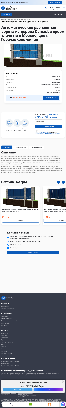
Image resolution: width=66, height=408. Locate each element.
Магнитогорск (5, 373)
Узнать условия (55, 2)
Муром (34, 373)
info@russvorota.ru (19, 248)
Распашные (25, 19)
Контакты (4, 325)
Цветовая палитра (36, 147)
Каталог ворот (5, 306)
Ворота (17, 19)
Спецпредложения (6, 318)
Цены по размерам (20, 147)
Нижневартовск (30, 375)
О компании (4, 316)
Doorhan (3, 346)
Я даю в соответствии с (47, 132)
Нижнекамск (39, 375)
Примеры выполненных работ (9, 321)
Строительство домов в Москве (10, 361)
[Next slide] (63, 182)
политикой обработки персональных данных (47, 133)
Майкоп (12, 373)
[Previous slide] (58, 182)
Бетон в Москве (5, 363)
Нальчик (56, 373)
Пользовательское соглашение (27, 395)
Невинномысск (5, 375)
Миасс (23, 373)
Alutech (3, 344)
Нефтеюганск (21, 375)
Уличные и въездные (7, 342)
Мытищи (39, 373)
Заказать (20, 220)
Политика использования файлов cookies (25, 393)
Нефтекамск (13, 375)
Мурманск (29, 373)
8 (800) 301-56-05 (54, 7)
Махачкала (18, 373)
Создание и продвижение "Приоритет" (8, 393)
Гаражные (4, 340)
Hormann (3, 349)
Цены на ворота (5, 323)
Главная (3, 19)
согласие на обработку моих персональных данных (46, 131)
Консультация (58, 14)
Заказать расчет (51, 98)
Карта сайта (21, 396)
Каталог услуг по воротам (8, 308)
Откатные (4, 335)
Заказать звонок (33, 252)
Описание (7, 147)
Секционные (4, 333)
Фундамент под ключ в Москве (10, 365)
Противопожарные (6, 353)
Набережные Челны (48, 373)
